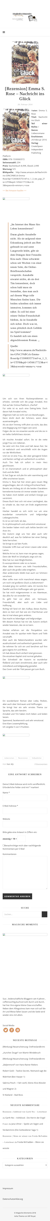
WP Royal (31, 1216)
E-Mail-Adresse (10, 805)
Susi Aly (10, 764)
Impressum (8, 1188)
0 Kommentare (41, 764)
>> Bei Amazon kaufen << (14, 190)
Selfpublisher (37, 758)
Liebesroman (9, 758)
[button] (5, 1030)
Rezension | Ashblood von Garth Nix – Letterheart (25, 1112)
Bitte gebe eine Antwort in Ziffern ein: (20, 832)
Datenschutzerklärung (13, 1199)
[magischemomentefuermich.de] (25, 17)
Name (6, 792)
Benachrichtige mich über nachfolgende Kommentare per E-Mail (22, 847)
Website (6, 819)
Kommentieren (9, 854)
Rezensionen (23, 758)
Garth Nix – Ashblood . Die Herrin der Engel (25, 1117)
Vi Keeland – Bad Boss (13, 1094)
